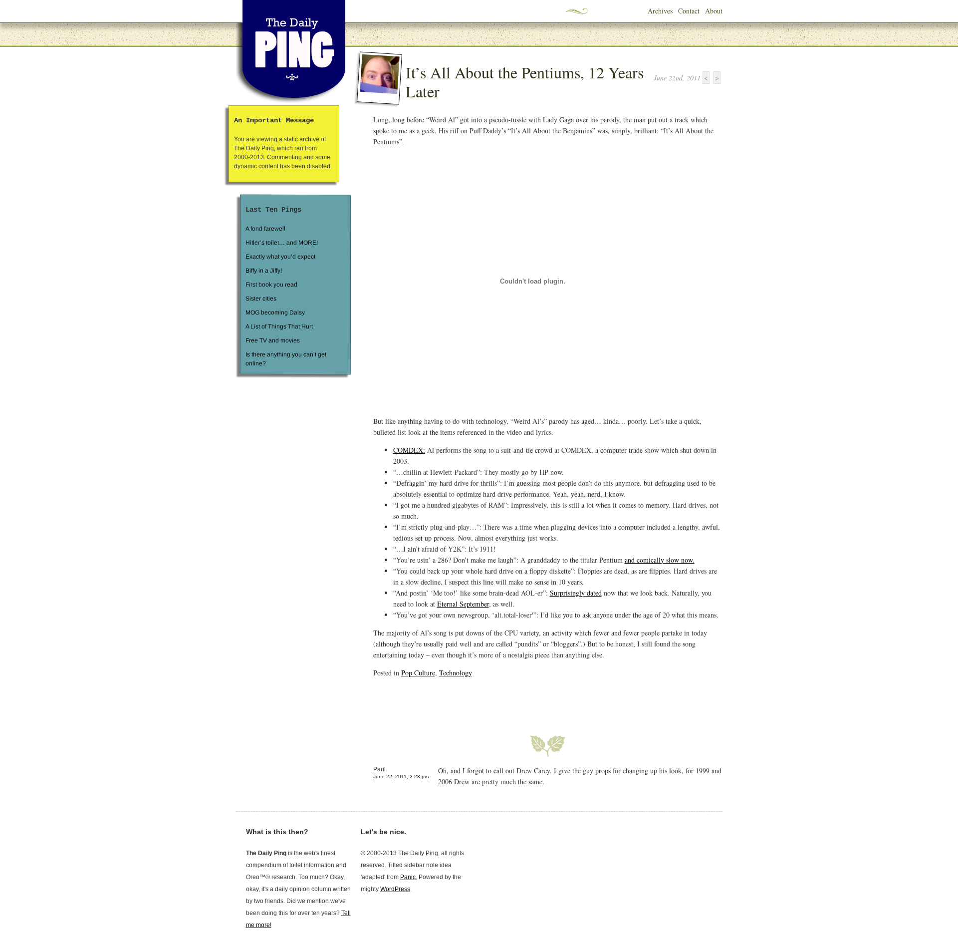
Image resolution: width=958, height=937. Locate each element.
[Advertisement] (490, 700)
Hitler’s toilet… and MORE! (281, 242)
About (713, 10)
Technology (455, 672)
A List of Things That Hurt (278, 326)
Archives (660, 10)
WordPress (395, 889)
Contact (689, 10)
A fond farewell (265, 228)
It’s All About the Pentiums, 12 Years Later (525, 81)
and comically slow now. (660, 560)
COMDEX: (409, 450)
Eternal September (463, 604)
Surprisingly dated (576, 593)
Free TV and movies (272, 340)
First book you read (271, 284)
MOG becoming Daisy (274, 312)
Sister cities (260, 298)
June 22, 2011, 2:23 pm (401, 776)
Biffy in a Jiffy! (263, 270)
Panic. (408, 877)
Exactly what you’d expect (280, 256)
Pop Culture (418, 672)
